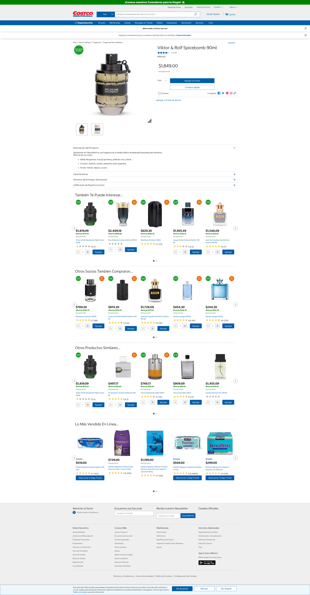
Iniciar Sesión (213, 14)
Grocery (101, 23)
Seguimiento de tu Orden (208, 532)
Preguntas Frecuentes (81, 540)
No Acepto (226, 588)
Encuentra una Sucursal (128, 508)
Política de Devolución (206, 540)
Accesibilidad (78, 566)
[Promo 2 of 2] (156, 261)
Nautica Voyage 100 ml (214, 316)
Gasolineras (172, 23)
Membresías (115, 23)
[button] (197, 14)
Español (217, 7)
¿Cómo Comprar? (121, 532)
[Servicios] (203, 23)
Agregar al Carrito (192, 80)
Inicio (75, 42)
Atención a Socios (205, 543)
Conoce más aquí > (183, 35)
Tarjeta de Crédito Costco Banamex (170, 543)
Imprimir (231, 43)
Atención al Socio (83, 508)
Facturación (186, 23)
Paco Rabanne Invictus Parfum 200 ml (122, 240)
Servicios (199, 23)
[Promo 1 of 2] (154, 261)
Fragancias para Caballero (112, 42)
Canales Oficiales (208, 508)
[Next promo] (235, 228)
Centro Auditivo (121, 547)
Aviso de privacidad (144, 576)
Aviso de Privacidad (80, 551)
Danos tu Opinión (121, 558)
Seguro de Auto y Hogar (124, 555)
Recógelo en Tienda (143, 23)
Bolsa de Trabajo (79, 558)
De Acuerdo (182, 588)
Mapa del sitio (78, 562)
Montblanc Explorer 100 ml (86, 316)
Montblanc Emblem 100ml (151, 240)
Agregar (98, 252)
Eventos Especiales (122, 540)
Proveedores (77, 543)
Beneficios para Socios (165, 540)
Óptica (160, 23)
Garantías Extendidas (123, 566)
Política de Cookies (80, 592)
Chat (211, 23)
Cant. (159, 80)
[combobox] (105, 14)
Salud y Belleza (85, 42)
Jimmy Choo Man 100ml (182, 393)
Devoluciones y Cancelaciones (209, 536)
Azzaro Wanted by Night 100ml (152, 393)
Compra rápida (192, 87)
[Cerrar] (305, 28)
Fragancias (97, 42)
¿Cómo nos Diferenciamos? (83, 536)
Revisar (204, 588)
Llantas (127, 23)
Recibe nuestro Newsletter (172, 508)
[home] (83, 14)
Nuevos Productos (122, 562)
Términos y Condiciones (82, 547)
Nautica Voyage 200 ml (182, 316)
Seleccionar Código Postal (90, 478)
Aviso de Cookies (79, 555)
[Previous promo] (74, 228)
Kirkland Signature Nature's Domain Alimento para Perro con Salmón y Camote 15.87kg (154, 469)
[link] (218, 93)
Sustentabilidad (79, 532)
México (232, 7)
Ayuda (159, 547)
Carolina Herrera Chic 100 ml (216, 393)
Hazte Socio (161, 536)
